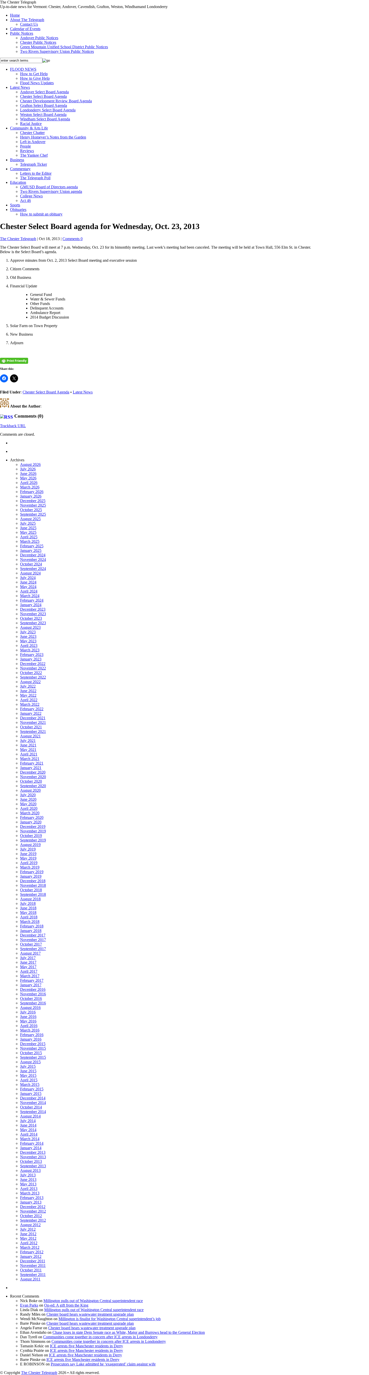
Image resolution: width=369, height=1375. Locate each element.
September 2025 (33, 514)
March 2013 (29, 1193)
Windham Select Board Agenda (45, 119)
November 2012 (33, 1211)
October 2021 (31, 727)
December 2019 (32, 826)
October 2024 (31, 564)
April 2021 (28, 754)
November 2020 (33, 777)
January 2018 (30, 930)
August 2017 (30, 953)
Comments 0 (73, 239)
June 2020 (28, 799)
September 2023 (33, 623)
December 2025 (32, 501)
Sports (15, 205)
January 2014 (30, 1148)
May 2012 (28, 1238)
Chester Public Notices (38, 42)
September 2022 (33, 677)
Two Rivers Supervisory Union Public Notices (57, 51)
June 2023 (28, 636)
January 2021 (30, 768)
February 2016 (31, 1035)
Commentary (20, 169)
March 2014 (29, 1139)
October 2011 (31, 1270)
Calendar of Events (25, 29)
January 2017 (30, 985)
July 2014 (28, 1121)
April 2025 (28, 537)
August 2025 (30, 519)
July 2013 (28, 1175)
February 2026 (31, 492)
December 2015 (32, 1044)
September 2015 (33, 1057)
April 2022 (28, 700)
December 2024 (32, 555)
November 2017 (33, 940)
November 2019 (33, 831)
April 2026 (28, 482)
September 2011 (33, 1274)
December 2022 (32, 663)
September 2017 (33, 949)
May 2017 (28, 967)
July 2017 (28, 958)
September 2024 (33, 568)
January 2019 (30, 876)
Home (15, 15)
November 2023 (33, 614)
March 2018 (29, 921)
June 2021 (28, 745)
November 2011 (33, 1265)
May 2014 (28, 1130)
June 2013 (28, 1179)
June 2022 (28, 691)
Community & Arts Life (29, 128)
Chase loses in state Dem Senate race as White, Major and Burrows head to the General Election (128, 1332)
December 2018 (32, 881)
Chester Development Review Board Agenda (56, 101)
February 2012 (31, 1252)
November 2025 (33, 505)
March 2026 (29, 487)
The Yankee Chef (34, 155)
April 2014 (28, 1134)
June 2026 (28, 473)
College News (31, 196)
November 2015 (33, 1048)
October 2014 (31, 1107)
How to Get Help (34, 74)
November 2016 (33, 994)
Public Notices (21, 33)
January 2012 (30, 1256)
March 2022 (29, 704)
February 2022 (31, 709)
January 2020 (30, 822)
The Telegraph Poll (35, 178)
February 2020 (31, 817)
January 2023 (30, 659)
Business (17, 160)
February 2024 (31, 600)
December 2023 (32, 609)
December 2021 (32, 718)
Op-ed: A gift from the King (66, 1305)
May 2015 (28, 1075)
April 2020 (28, 808)
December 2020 (32, 772)
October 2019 (31, 835)
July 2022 (28, 686)
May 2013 (28, 1184)
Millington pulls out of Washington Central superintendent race (93, 1301)
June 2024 (28, 582)
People (25, 146)
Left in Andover (32, 142)
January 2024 (30, 605)
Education (18, 182)
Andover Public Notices (39, 38)
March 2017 (29, 976)
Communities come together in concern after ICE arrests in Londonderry (100, 1337)
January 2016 (30, 1039)
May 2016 (28, 1021)
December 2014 (32, 1098)
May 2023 (28, 641)
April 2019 (28, 863)
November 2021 (33, 722)
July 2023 (28, 632)
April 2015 (28, 1080)
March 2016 (29, 1030)
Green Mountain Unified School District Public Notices (64, 47)
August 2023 (30, 627)
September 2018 (33, 894)
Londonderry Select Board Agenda (48, 110)
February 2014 (31, 1143)
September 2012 (33, 1220)
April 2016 (28, 1026)
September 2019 (33, 840)
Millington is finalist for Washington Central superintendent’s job (109, 1319)
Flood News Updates (37, 83)
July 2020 (28, 795)
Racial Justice (31, 123)
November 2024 (33, 559)
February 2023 (31, 654)
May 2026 (28, 478)
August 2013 (30, 1170)
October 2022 (31, 673)
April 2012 (28, 1243)
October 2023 (31, 618)
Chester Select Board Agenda (43, 96)
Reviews (27, 151)
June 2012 (28, 1234)
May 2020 (28, 804)
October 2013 (31, 1161)
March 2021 (29, 759)
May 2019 (28, 858)
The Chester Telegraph (18, 239)
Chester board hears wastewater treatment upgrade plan (90, 1314)
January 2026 (30, 496)
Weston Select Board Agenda (43, 114)
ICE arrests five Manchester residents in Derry (86, 1346)
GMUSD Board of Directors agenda (49, 187)
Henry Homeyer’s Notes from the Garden (53, 137)
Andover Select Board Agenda (44, 92)
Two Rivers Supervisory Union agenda (51, 191)
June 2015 (28, 1071)
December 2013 (32, 1152)
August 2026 (30, 464)
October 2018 (31, 890)
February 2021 (31, 763)
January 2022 (30, 713)
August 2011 (30, 1279)
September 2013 (33, 1166)
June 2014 (28, 1125)
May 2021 (28, 749)
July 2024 (28, 577)
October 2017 (31, 944)
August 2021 (30, 736)
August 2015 (30, 1062)
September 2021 (33, 731)
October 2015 (31, 1053)
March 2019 (29, 867)
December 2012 (32, 1207)
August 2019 (30, 844)
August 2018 (30, 899)
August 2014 (30, 1116)
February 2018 (31, 926)
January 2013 (30, 1202)
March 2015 (29, 1084)
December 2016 (32, 989)
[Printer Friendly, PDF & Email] (14, 361)
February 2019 (31, 872)
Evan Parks (29, 1305)
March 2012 (29, 1247)
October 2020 (31, 781)
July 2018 (28, 903)
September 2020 (33, 786)
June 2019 (28, 854)
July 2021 (28, 740)
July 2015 (28, 1066)
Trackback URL (13, 426)
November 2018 (33, 885)
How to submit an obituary (41, 214)
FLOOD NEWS (23, 69)
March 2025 (29, 541)
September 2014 (33, 1112)
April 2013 (28, 1188)
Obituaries (18, 209)
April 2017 (28, 971)
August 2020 (30, 790)
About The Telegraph (27, 20)
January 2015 (30, 1093)
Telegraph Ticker (33, 164)
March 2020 (29, 813)
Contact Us (29, 24)
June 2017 (28, 962)
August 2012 (30, 1225)
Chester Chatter (32, 132)
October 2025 (31, 510)
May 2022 (28, 695)
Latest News (20, 87)
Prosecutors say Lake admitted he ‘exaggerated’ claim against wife (103, 1364)
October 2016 (31, 998)
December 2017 (32, 935)
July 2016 (28, 1012)
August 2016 (30, 1007)
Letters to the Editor (35, 173)
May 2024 (28, 587)
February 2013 (31, 1197)
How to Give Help (35, 78)
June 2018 (28, 908)
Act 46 (25, 200)
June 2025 (28, 528)
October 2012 (31, 1216)
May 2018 (28, 912)
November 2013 (33, 1157)
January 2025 (30, 550)
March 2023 (29, 650)
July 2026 (28, 469)
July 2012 (28, 1229)
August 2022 (30, 682)
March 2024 (29, 596)
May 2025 (28, 532)
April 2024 (28, 591)
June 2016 (28, 1016)
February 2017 (31, 980)
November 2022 (33, 668)
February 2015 (31, 1089)
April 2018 (28, 917)
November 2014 (33, 1102)
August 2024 (30, 573)
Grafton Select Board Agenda (43, 105)
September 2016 (33, 1003)
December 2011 (32, 1261)
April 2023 (28, 645)
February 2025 (31, 546)
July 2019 (28, 849)
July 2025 (28, 523)
